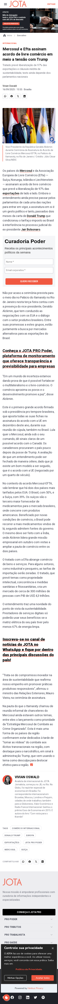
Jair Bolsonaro (30, 229)
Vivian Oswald (10, 86)
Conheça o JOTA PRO (29, 912)
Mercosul (26, 170)
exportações (11, 193)
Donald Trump (36, 216)
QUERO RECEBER (29, 281)
